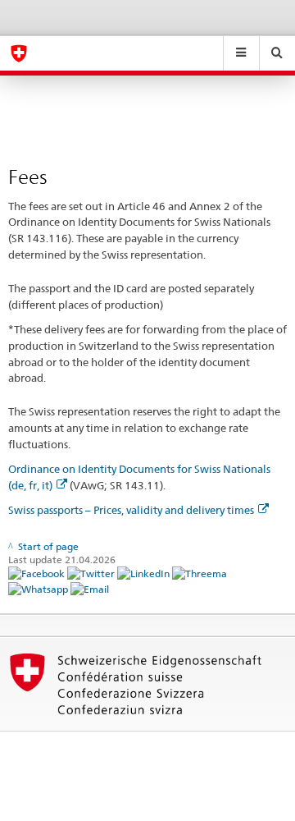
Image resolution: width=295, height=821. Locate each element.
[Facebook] (37, 572)
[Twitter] (92, 572)
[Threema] (199, 572)
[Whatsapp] (39, 588)
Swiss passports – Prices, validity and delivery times (131, 509)
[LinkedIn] (144, 572)
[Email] (89, 588)
